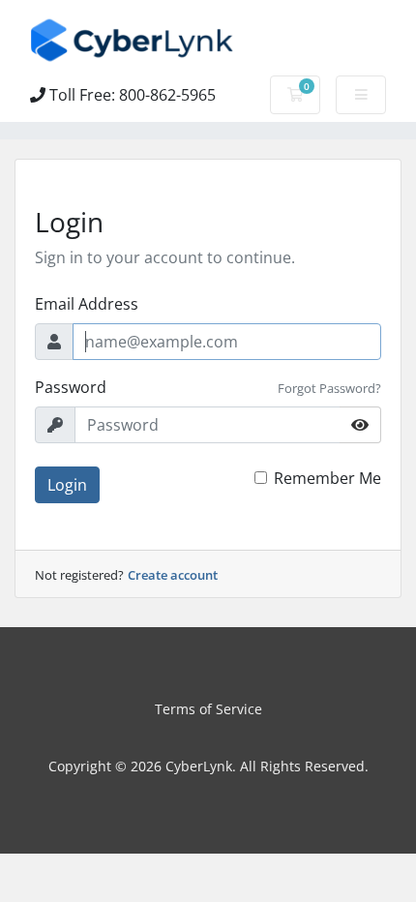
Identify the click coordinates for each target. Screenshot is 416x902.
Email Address (86, 304)
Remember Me (327, 478)
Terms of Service (208, 709)
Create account (173, 575)
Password (70, 387)
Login (67, 485)
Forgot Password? (329, 388)
